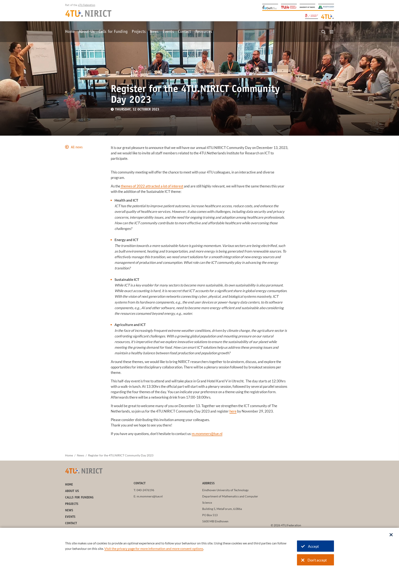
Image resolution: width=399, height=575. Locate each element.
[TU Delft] (270, 7)
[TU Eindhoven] (289, 7)
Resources (203, 32)
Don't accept (317, 560)
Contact (184, 32)
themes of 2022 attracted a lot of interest (151, 186)
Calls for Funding (113, 32)
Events (168, 32)
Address (208, 483)
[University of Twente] (307, 7)
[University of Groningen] (311, 16)
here (232, 411)
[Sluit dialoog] (391, 535)
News (154, 32)
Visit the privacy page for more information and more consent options (153, 548)
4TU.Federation (86, 5)
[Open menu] (331, 32)
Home (70, 32)
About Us (87, 32)
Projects (139, 32)
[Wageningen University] (326, 7)
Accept (313, 546)
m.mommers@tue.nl (207, 433)
